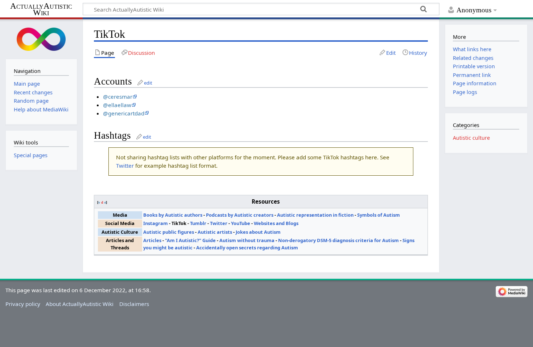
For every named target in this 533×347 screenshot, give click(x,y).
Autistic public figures (168, 232)
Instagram (155, 223)
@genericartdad (123, 113)
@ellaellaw (117, 105)
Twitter (125, 165)
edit (148, 82)
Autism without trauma (246, 240)
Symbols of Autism (378, 215)
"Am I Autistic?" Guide (190, 240)
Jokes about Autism (258, 232)
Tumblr (198, 223)
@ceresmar (117, 96)
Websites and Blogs (276, 223)
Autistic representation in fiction (315, 215)
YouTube (240, 223)
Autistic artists (215, 232)
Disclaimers (134, 303)
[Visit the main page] (41, 38)
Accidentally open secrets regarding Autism (247, 247)
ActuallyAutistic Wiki (41, 9)
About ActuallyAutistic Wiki (79, 303)
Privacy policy (22, 303)
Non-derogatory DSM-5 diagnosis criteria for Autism (338, 240)
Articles (152, 240)
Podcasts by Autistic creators (239, 215)
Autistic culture (471, 137)
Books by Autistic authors (172, 215)
